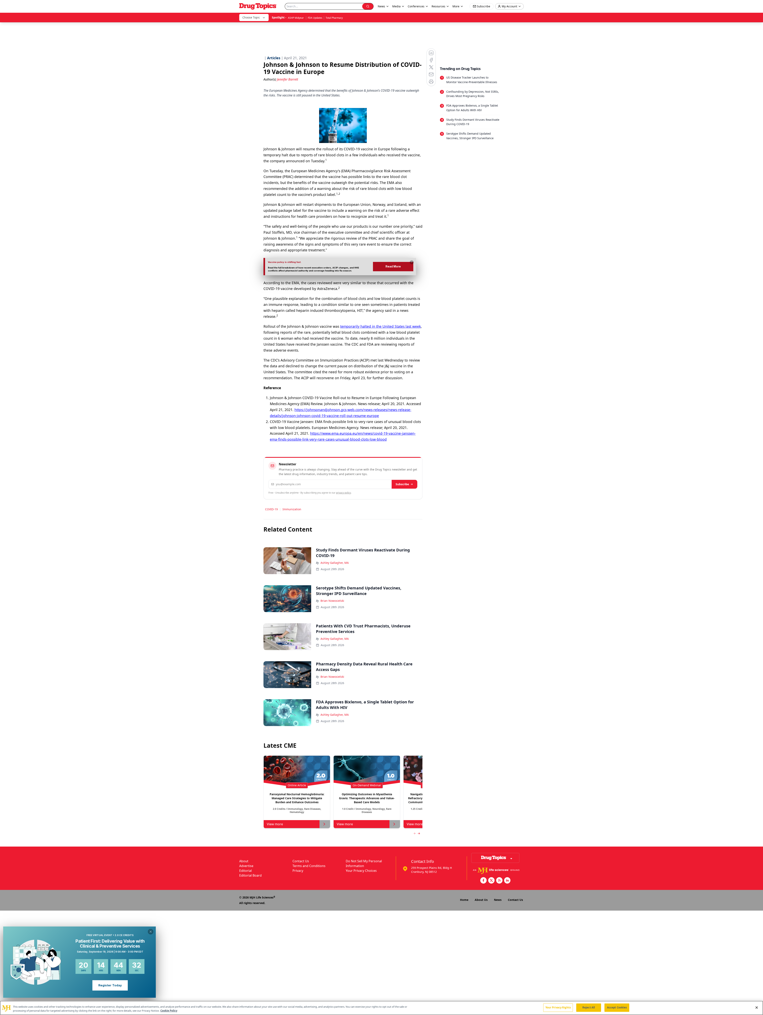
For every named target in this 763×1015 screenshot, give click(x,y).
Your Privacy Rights (558, 1007)
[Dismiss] (412, 262)
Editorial (245, 870)
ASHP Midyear (296, 17)
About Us (481, 900)
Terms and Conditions (308, 866)
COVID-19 (271, 509)
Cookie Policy (168, 1010)
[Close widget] (150, 931)
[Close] (756, 1007)
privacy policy (343, 492)
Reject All (588, 1007)
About (243, 861)
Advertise (246, 866)
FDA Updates (315, 17)
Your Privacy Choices (361, 870)
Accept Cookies (617, 1007)
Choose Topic (251, 17)
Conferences (416, 6)
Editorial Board (250, 875)
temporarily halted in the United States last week (380, 326)
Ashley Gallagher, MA (334, 563)
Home (464, 900)
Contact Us (300, 861)
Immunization (292, 509)
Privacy (297, 870)
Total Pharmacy (334, 17)
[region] (381, 1008)
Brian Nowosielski (332, 601)
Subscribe (402, 484)
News (498, 900)
